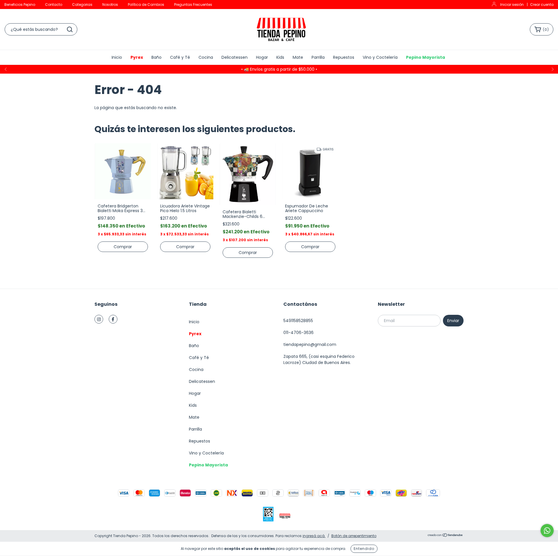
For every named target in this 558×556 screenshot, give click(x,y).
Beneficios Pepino (19, 4)
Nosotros (110, 4)
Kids (280, 57)
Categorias (82, 4)
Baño (156, 57)
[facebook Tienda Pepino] (113, 319)
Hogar (262, 57)
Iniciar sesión (512, 4)
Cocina (205, 57)
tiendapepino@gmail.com (309, 344)
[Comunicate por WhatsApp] (547, 530)
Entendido (364, 548)
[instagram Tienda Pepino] (98, 319)
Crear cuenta (542, 4)
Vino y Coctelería (380, 57)
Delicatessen (234, 57)
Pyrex (136, 57)
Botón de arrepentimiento (353, 535)
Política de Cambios (146, 4)
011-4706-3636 (298, 332)
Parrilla (318, 57)
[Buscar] (70, 29)
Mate (298, 57)
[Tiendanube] (445, 535)
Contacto (53, 4)
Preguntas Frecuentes (193, 4)
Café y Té (180, 57)
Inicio (117, 57)
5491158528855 (298, 321)
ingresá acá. (314, 535)
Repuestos (343, 57)
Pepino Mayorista (425, 57)
